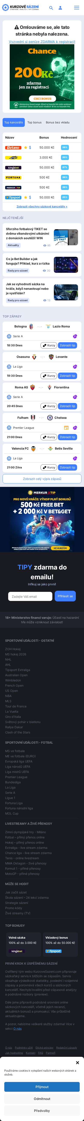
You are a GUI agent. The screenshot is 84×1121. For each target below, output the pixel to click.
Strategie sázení (16, 903)
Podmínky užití (24, 1047)
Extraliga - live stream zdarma (26, 847)
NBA (8, 696)
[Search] (51, 7)
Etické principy (44, 1047)
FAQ (40, 1052)
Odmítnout (42, 1099)
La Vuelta (11, 711)
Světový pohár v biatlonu (22, 722)
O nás (17, 1028)
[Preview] (66, 427)
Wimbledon (13, 680)
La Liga (10, 787)
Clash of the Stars (17, 732)
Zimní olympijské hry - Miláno (25, 832)
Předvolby (42, 1111)
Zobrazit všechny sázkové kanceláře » (42, 206)
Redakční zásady (66, 1047)
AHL (8, 664)
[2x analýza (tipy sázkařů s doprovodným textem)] (74, 396)
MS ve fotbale (15, 751)
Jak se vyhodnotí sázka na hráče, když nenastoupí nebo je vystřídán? (27, 288)
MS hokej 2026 (15, 654)
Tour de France (15, 706)
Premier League (16, 777)
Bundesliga (13, 782)
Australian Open (16, 675)
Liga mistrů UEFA (17, 772)
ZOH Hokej (12, 649)
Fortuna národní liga (19, 808)
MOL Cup (12, 813)
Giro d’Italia (13, 716)
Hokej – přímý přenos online (24, 842)
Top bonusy (15, 925)
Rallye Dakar (14, 727)
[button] (77, 1062)
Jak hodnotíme (14, 1052)
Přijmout (42, 1087)
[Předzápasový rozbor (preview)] (66, 427)
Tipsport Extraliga (17, 670)
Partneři (50, 1052)
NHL (8, 659)
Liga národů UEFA (17, 766)
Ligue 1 (10, 798)
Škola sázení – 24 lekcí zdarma (27, 897)
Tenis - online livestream (22, 858)
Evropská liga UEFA (18, 761)
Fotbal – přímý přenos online (25, 837)
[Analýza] (75, 336)
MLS (8, 701)
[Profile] (60, 7)
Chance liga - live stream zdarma (28, 853)
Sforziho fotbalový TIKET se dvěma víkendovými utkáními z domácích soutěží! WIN (27, 233)
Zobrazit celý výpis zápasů (42, 479)
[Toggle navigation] (77, 7)
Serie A (10, 792)
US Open (11, 690)
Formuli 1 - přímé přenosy (23, 868)
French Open (14, 685)
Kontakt (30, 1052)
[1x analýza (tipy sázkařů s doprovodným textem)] (74, 336)
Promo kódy (13, 908)
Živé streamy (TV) (17, 913)
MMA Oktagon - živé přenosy (26, 863)
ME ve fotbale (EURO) (20, 756)
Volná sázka (17, 937)
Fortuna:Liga (14, 803)
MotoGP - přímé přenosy (22, 874)
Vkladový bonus (56, 937)
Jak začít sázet (16, 892)
